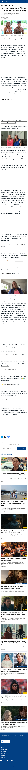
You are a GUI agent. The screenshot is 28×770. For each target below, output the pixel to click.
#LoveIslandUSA (5, 240)
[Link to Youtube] (7, 760)
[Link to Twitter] (5, 760)
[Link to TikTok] (9, 760)
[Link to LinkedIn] (12, 760)
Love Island (4, 41)
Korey (2, 77)
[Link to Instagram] (3, 760)
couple (9, 96)
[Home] (4, 1)
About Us (2, 747)
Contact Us (3, 757)
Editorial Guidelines (4, 749)
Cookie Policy (3, 753)
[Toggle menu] (26, 1)
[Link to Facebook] (1, 760)
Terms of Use (3, 755)
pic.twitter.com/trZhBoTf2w (8, 351)
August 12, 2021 (19, 261)
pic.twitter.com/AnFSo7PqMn (8, 395)
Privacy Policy (3, 751)
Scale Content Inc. (23, 735)
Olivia (12, 85)
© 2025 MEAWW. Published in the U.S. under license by (10, 735)
